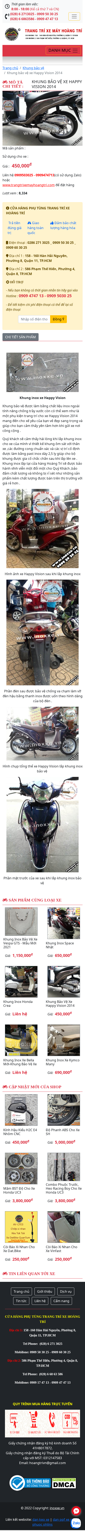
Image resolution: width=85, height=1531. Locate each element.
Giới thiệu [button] (44, 1291)
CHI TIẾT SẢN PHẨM (20, 337)
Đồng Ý (58, 319)
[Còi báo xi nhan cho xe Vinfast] (63, 1227)
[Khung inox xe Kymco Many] (63, 1040)
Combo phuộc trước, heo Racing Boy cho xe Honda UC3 (64, 1188)
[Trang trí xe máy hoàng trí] (42, 33)
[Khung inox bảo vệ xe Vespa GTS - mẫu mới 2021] (21, 921)
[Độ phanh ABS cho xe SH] (63, 1110)
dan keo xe (40, 1519)
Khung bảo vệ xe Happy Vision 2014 (60, 1003)
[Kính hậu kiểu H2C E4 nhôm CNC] (21, 1110)
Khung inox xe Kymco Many (63, 1062)
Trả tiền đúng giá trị (14, 228)
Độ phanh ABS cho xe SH (63, 1132)
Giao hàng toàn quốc (35, 228)
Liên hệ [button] (40, 1301)
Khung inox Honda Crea (18, 1003)
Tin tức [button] (21, 1301)
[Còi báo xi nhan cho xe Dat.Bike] (21, 1227)
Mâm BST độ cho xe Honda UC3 (19, 1190)
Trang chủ (10, 68)
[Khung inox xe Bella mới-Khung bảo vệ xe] (21, 1040)
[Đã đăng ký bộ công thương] (30, 1482)
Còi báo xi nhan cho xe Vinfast (61, 1249)
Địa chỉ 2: (14, 1360)
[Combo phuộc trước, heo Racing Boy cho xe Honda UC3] (63, 1167)
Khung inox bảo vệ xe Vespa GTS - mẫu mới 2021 (20, 943)
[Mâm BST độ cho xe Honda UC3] (21, 1168)
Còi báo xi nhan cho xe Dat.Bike (19, 1249)
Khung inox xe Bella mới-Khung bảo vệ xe (20, 1062)
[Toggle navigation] (74, 16)
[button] (8, 118)
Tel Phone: (31, 1343)
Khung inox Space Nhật (60, 945)
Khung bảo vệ (33, 68)
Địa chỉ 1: (16, 1330)
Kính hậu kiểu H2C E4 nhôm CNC (20, 1132)
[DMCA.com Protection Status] (63, 1482)
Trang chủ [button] (21, 1291)
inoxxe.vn (57, 1508)
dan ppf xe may (65, 1519)
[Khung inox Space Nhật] (63, 923)
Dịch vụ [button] (66, 1291)
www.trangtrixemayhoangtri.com (28, 185)
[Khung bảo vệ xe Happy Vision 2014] (42, 118)
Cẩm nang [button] (61, 1301)
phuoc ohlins (42, 1524)
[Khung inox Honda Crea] (21, 982)
